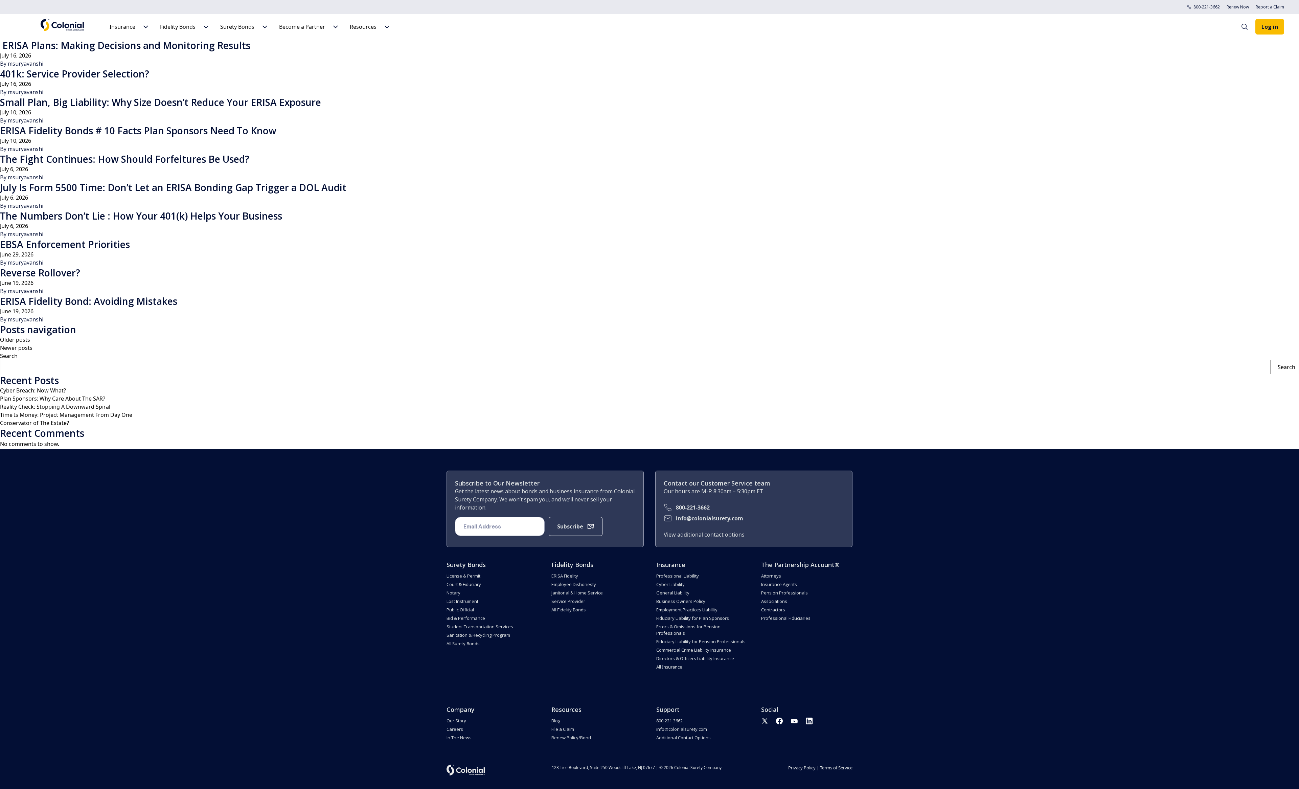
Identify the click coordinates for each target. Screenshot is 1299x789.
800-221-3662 (1206, 7)
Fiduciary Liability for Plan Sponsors (692, 618)
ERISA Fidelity (564, 576)
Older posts (15, 339)
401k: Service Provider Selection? (74, 73)
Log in (1269, 26)
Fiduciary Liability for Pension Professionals (701, 641)
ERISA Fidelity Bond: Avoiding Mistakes (88, 301)
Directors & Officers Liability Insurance (695, 658)
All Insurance (669, 667)
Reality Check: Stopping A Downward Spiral (55, 406)
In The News (459, 738)
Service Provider (568, 601)
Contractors (773, 610)
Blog (555, 721)
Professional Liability (677, 576)
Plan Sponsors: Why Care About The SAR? (52, 398)
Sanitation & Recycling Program (478, 635)
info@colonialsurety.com (709, 518)
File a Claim (562, 729)
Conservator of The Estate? (34, 423)
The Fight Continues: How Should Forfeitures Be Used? (124, 159)
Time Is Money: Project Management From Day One (66, 415)
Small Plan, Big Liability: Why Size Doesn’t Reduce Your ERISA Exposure (160, 102)
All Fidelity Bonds (568, 610)
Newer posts (16, 348)
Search (9, 356)
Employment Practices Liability (686, 610)
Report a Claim (1270, 7)
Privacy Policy (802, 768)
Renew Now (1238, 7)
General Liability (672, 593)
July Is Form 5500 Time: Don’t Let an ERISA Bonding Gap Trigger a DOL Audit (173, 187)
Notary (453, 593)
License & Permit (463, 576)
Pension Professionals (784, 593)
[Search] (1247, 27)
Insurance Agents (779, 584)
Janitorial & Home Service (577, 593)
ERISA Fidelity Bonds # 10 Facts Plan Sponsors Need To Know (138, 130)
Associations (774, 601)
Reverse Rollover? (40, 272)
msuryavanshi (25, 63)
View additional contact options (704, 534)
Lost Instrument (462, 601)
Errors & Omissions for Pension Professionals (688, 630)
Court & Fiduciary (464, 584)
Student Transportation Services (480, 627)
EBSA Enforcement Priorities (65, 244)
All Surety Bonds (463, 643)
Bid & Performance (466, 618)
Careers (455, 729)
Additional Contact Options (683, 738)
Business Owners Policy (680, 601)
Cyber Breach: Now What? (33, 390)
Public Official (460, 610)
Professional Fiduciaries (786, 618)
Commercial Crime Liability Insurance (693, 650)
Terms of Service (836, 768)
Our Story (456, 721)
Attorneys (771, 576)
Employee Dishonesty (573, 584)
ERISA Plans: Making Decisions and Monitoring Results (125, 45)
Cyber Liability (670, 584)
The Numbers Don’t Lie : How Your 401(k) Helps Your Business (141, 215)
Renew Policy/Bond (571, 738)
